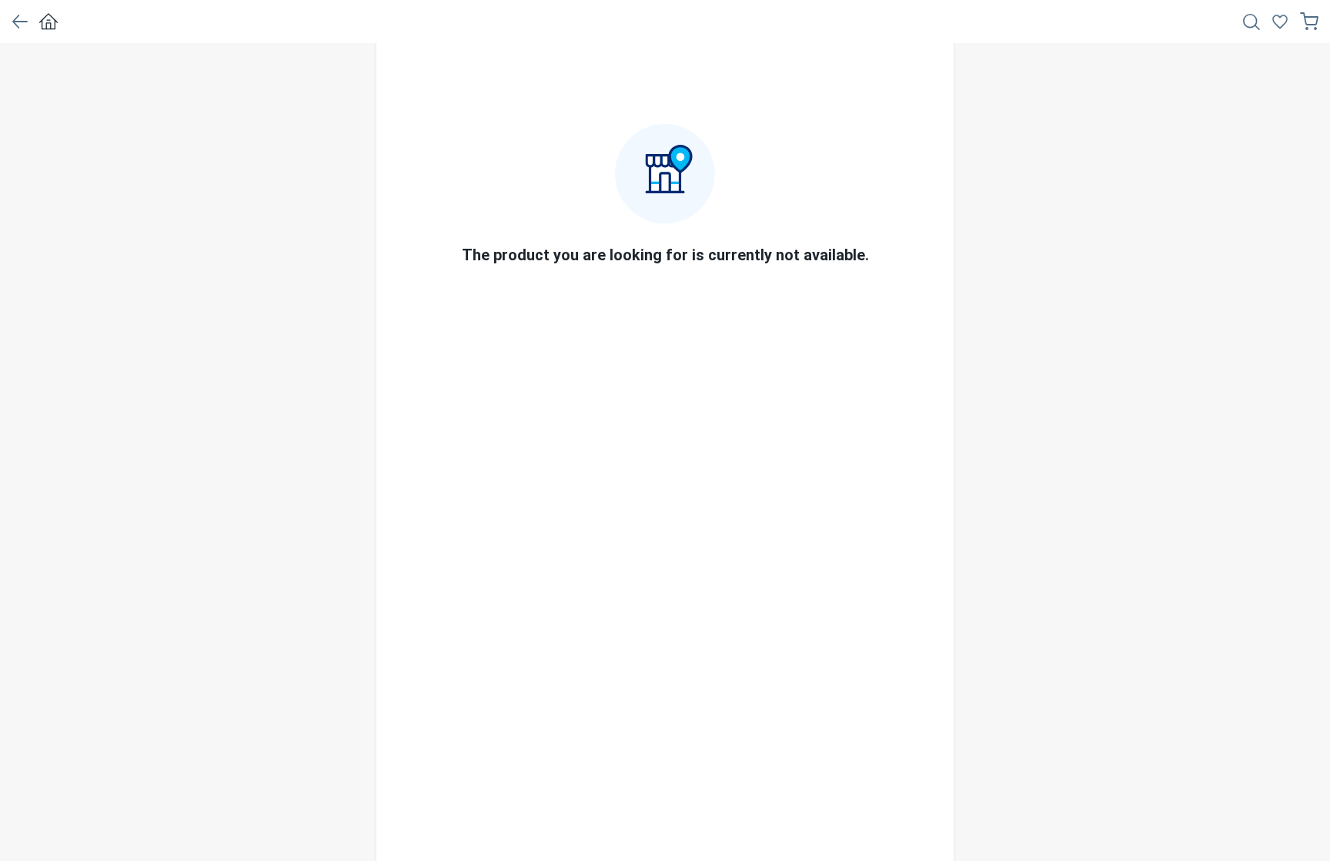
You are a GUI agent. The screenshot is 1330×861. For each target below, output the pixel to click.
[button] (19, 21)
